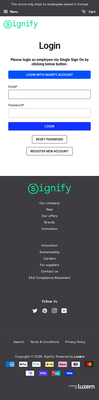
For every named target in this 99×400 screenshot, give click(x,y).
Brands (49, 222)
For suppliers (49, 265)
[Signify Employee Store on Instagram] (54, 311)
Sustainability (49, 252)
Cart (92, 12)
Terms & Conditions (44, 342)
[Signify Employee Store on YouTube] (64, 311)
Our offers (50, 216)
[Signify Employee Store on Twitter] (35, 311)
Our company (49, 203)
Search (19, 342)
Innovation (49, 228)
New (49, 209)
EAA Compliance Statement (49, 277)
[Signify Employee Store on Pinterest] (44, 311)
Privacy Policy (75, 342)
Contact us (49, 271)
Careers (50, 258)
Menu (13, 12)
